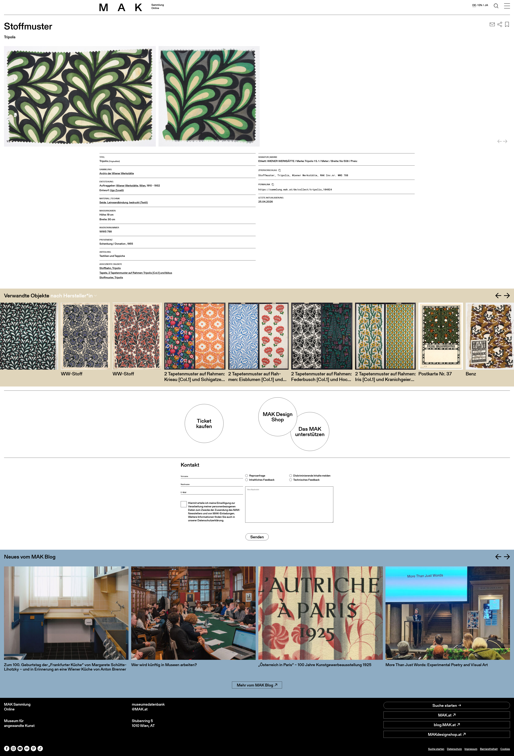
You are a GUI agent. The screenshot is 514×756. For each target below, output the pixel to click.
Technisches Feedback (306, 479)
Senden (257, 537)
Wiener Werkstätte (127, 185)
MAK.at (444, 715)
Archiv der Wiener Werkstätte (116, 173)
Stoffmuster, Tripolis (111, 277)
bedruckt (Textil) (138, 202)
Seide (102, 202)
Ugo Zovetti (117, 190)
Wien (142, 185)
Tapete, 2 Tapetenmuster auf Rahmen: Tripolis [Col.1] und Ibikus (135, 273)
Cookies (505, 749)
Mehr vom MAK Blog (255, 685)
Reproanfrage (257, 475)
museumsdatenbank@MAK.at (148, 707)
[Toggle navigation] (507, 6)
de (474, 5)
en (480, 5)
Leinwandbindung (117, 202)
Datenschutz (454, 749)
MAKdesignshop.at (445, 734)
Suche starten (444, 705)
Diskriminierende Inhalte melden (311, 475)
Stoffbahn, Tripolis (110, 268)
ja (486, 5)
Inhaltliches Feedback (261, 479)
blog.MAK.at (445, 724)
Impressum (470, 749)
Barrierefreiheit (489, 749)
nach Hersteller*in (72, 295)
